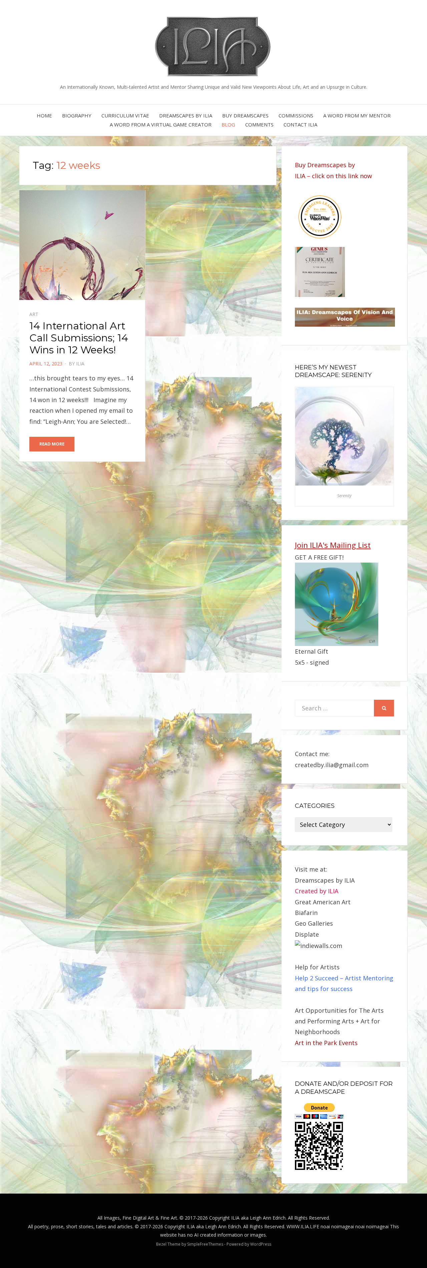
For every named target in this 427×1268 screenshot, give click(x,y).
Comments (259, 124)
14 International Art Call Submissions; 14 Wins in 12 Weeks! (78, 338)
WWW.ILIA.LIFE (303, 1226)
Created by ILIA (316, 891)
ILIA (80, 363)
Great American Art (323, 902)
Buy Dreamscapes (245, 115)
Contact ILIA (300, 124)
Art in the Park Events (326, 1043)
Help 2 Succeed (316, 978)
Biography (76, 115)
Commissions (296, 115)
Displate (307, 934)
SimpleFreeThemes (205, 1244)
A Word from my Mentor (357, 115)
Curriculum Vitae (125, 115)
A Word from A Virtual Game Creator (160, 124)
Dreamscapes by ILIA (185, 115)
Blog (228, 124)
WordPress (260, 1244)
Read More (51, 444)
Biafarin (306, 913)
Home (44, 115)
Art (33, 314)
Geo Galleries (314, 923)
